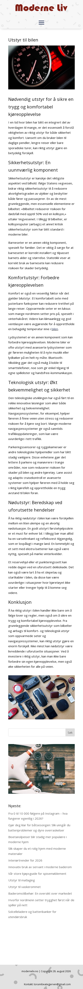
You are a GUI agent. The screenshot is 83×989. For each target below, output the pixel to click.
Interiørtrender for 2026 (25, 860)
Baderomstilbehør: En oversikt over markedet (40, 893)
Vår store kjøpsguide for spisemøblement (37, 874)
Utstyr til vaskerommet (24, 887)
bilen (55, 329)
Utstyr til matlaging (21, 880)
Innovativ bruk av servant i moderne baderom (40, 867)
